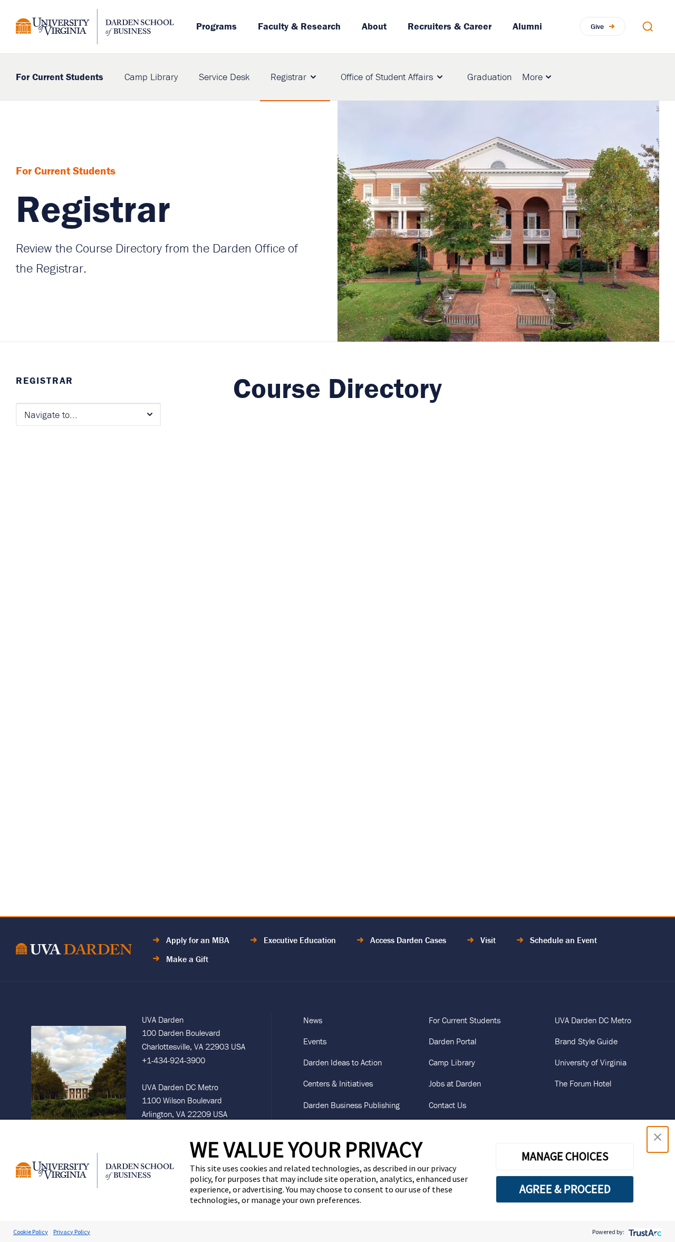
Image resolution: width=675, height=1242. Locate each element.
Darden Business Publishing (351, 1105)
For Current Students (59, 76)
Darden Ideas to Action (342, 1062)
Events (314, 1041)
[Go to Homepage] (95, 26)
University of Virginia (590, 1062)
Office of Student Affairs (387, 77)
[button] (657, 1139)
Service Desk (224, 77)
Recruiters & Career (449, 26)
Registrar (288, 77)
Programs (216, 26)
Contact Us (447, 1105)
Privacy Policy (71, 1232)
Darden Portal (452, 1041)
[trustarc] (644, 1231)
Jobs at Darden (455, 1083)
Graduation (489, 77)
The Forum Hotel (583, 1083)
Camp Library (151, 77)
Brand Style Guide (586, 1041)
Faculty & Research (299, 26)
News (312, 1020)
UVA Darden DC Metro (593, 1020)
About (374, 26)
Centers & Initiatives (338, 1083)
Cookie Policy (30, 1232)
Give (597, 26)
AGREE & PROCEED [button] (565, 1188)
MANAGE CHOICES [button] (565, 1156)
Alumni (527, 26)
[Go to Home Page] (74, 950)
